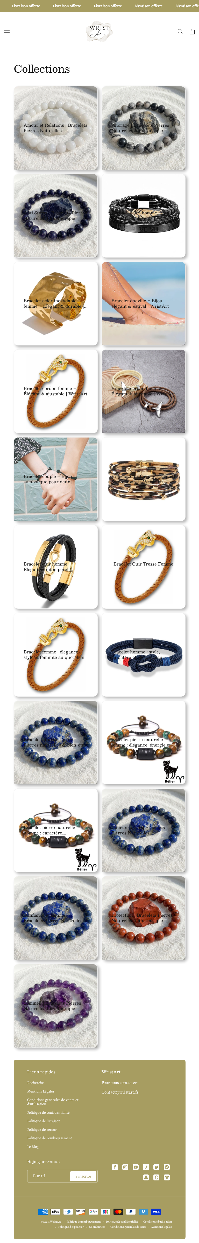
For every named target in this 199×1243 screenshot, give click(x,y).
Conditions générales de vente (128, 1227)
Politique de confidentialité (48, 1112)
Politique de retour (42, 1129)
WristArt (55, 1221)
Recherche (35, 1083)
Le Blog (33, 1146)
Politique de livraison (43, 1121)
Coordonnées (97, 1227)
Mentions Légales (40, 1091)
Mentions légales (161, 1227)
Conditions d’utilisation (157, 1221)
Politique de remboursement (49, 1138)
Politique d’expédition (71, 1227)
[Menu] (7, 30)
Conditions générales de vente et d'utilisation (53, 1101)
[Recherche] (180, 31)
